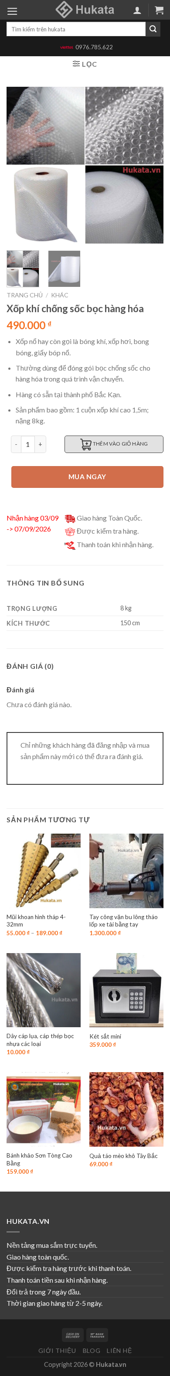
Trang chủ (25, 295)
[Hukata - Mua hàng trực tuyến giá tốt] (85, 10)
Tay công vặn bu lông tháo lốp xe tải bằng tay (123, 920)
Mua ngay (87, 476)
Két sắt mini (105, 1036)
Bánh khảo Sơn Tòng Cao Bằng (39, 1159)
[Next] (149, 165)
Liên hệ (119, 1350)
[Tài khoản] (137, 10)
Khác (59, 295)
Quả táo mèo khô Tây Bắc (123, 1155)
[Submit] (153, 29)
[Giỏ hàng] (159, 10)
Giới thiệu (57, 1350)
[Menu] (12, 11)
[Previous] (20, 165)
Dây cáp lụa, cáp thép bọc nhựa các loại (40, 1039)
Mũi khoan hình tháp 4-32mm (36, 920)
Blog (92, 1350)
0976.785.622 (94, 47)
